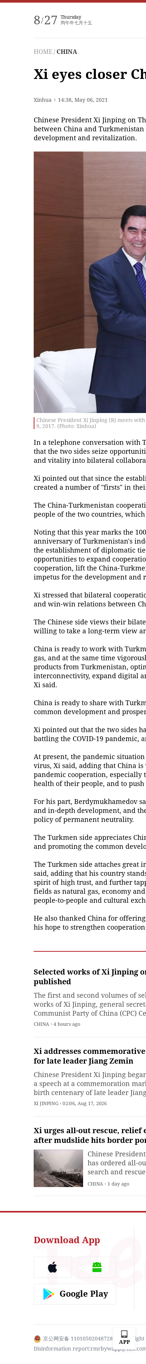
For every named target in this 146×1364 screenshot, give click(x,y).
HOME (43, 51)
